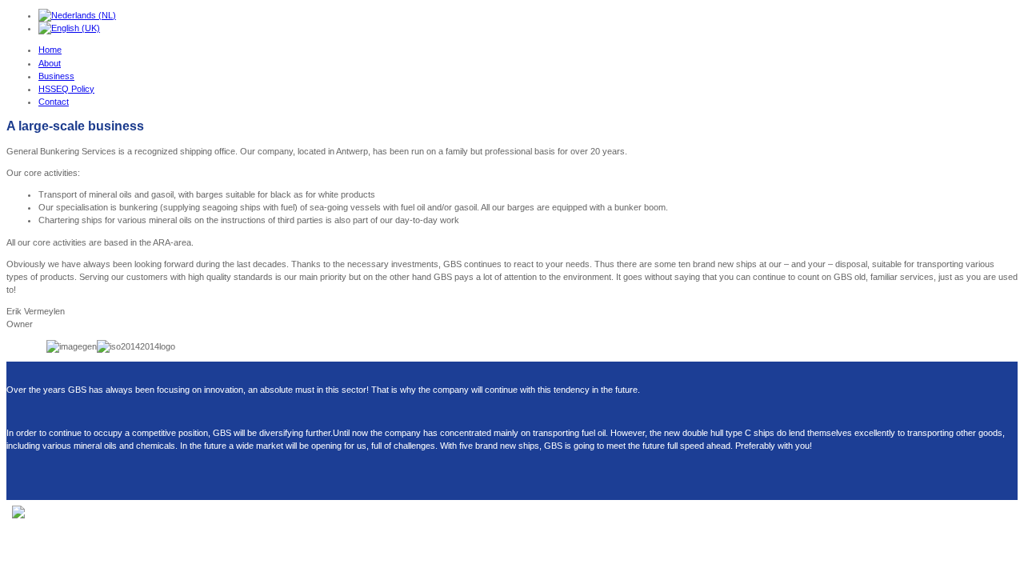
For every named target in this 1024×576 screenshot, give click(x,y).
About (49, 63)
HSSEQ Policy (66, 89)
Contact (53, 101)
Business (56, 76)
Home (50, 49)
